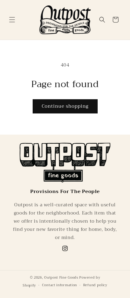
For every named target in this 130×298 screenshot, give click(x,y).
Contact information (59, 285)
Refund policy (95, 285)
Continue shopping (65, 106)
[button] (12, 19)
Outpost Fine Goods (61, 277)
